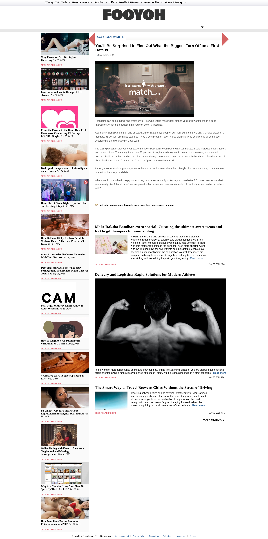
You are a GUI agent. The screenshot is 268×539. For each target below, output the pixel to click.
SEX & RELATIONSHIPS (51, 65)
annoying (139, 205)
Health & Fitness (129, 2)
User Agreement (121, 536)
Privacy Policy (138, 536)
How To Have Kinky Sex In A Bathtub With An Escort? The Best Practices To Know (63, 241)
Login (202, 27)
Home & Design (174, 2)
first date (103, 205)
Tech (64, 2)
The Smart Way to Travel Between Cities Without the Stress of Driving (153, 387)
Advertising (168, 536)
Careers (193, 536)
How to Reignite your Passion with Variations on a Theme (60, 342)
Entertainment (80, 2)
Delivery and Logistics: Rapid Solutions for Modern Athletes (145, 274)
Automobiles (151, 2)
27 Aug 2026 (52, 2)
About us (181, 536)
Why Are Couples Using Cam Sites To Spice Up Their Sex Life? (62, 488)
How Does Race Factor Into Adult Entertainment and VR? (60, 523)
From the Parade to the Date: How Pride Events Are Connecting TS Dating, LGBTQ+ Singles (64, 133)
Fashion (99, 2)
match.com (116, 205)
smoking (169, 205)
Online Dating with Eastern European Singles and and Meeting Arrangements (62, 451)
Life (111, 2)
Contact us (154, 536)
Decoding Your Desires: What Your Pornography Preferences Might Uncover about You (64, 270)
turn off (128, 205)
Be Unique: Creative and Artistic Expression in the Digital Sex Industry (62, 412)
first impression (154, 205)
